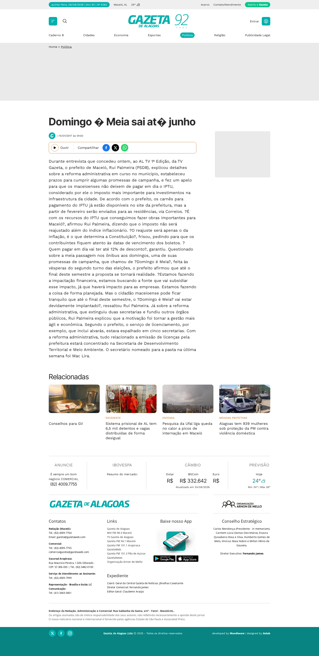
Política (187, 35)
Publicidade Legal (257, 35)
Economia (121, 35)
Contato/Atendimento (227, 4)
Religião (219, 35)
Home (53, 47)
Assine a (258, 4)
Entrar (254, 21)
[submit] (65, 21)
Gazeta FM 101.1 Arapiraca (123, 545)
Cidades (89, 35)
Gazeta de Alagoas (118, 528)
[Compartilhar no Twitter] (115, 147)
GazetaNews (114, 557)
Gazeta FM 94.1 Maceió (121, 541)
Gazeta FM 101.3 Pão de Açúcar (126, 553)
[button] (266, 21)
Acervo (205, 4)
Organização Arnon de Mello (124, 561)
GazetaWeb (114, 549)
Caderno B (56, 35)
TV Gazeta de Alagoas (120, 537)
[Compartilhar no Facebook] (106, 147)
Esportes (154, 35)
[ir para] (176, 541)
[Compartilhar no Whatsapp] (124, 147)
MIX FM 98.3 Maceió (119, 533)
